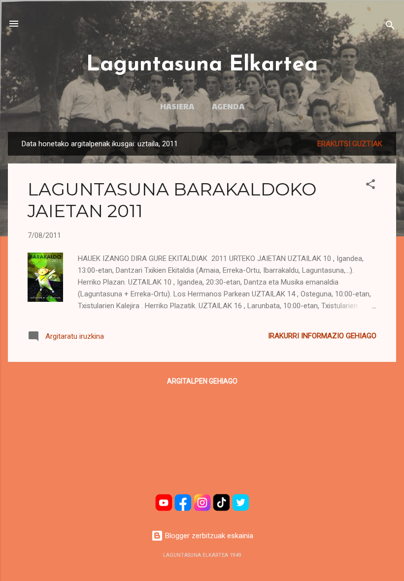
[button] (370, 186)
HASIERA (177, 105)
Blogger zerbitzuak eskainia (208, 535)
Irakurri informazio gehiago (322, 335)
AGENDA (228, 105)
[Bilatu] (390, 27)
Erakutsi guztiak (349, 143)
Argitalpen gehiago (202, 381)
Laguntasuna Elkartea (202, 65)
